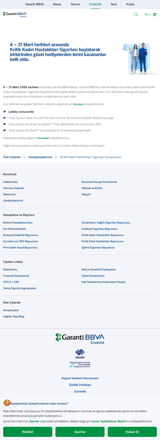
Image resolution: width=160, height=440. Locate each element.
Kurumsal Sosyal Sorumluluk (99, 181)
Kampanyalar (11, 310)
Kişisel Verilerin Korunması (80, 378)
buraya (78, 104)
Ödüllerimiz (10, 269)
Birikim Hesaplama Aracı (18, 222)
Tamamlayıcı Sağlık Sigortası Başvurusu (106, 222)
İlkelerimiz (9, 194)
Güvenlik (80, 391)
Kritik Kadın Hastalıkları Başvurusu (103, 235)
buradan (43, 138)
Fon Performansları (14, 228)
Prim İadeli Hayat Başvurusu (20, 247)
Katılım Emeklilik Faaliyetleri (99, 269)
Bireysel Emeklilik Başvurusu (20, 235)
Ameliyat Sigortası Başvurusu (99, 228)
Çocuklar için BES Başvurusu (20, 241)
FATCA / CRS (11, 282)
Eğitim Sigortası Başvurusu (98, 247)
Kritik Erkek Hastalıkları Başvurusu (102, 241)
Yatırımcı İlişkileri (13, 188)
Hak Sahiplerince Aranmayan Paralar (103, 282)
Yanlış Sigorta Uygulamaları (19, 288)
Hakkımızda (10, 181)
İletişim (86, 194)
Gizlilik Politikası (80, 385)
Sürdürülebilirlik (13, 200)
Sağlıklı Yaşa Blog (13, 316)
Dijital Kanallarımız (93, 275)
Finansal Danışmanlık (16, 275)
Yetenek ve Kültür (92, 188)
